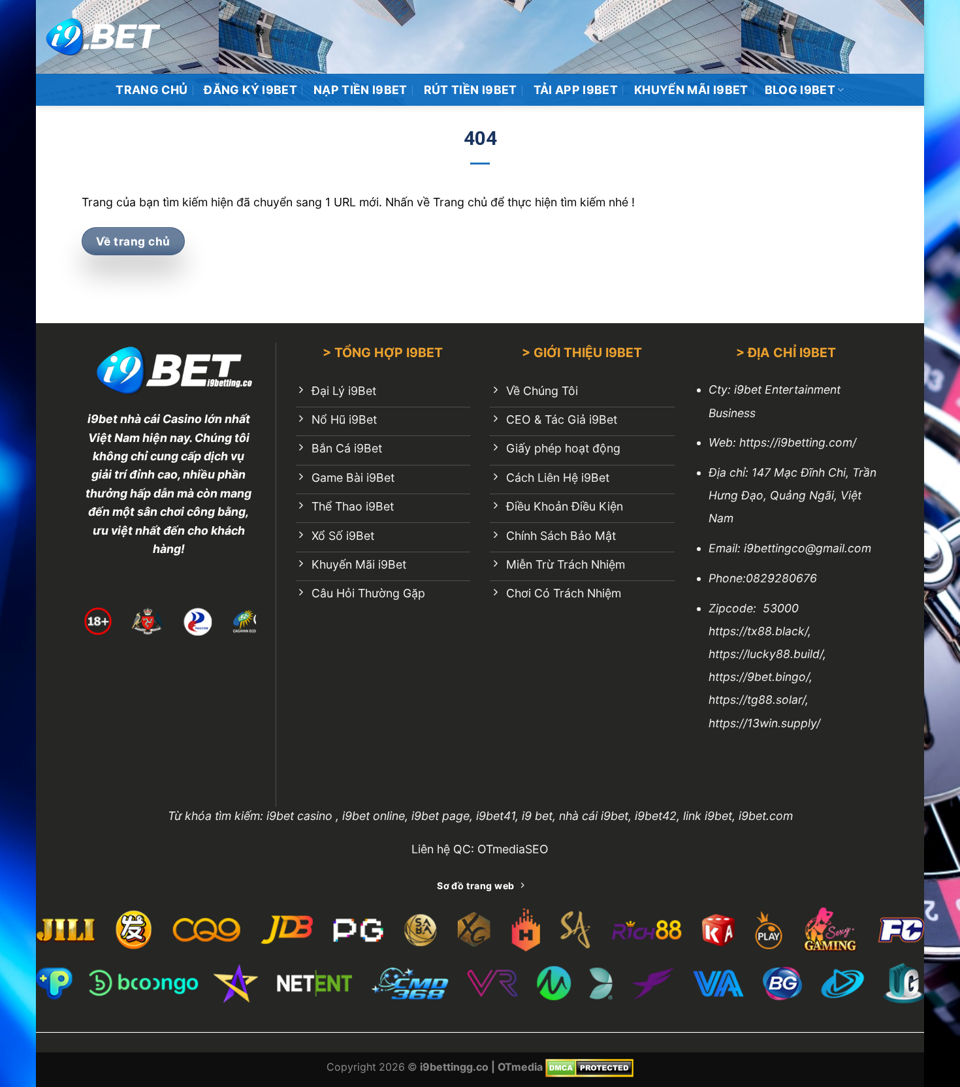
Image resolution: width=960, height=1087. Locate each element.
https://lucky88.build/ (766, 654)
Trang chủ (151, 90)
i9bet (103, 419)
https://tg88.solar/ (757, 699)
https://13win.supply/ (764, 723)
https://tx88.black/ (758, 631)
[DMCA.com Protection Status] (589, 1067)
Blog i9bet (800, 90)
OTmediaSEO (513, 849)
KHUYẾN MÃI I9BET (691, 90)
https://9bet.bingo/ (759, 677)
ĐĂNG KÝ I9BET (250, 90)
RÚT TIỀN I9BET (470, 90)
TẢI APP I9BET (576, 90)
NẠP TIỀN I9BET (360, 90)
